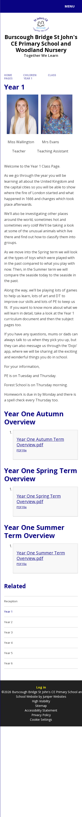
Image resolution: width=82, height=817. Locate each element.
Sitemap (41, 706)
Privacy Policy (41, 715)
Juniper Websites (54, 696)
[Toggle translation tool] (19, 6)
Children (30, 75)
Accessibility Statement (41, 710)
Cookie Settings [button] (41, 719)
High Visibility (41, 701)
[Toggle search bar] (8, 6)
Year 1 (28, 78)
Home (8, 75)
